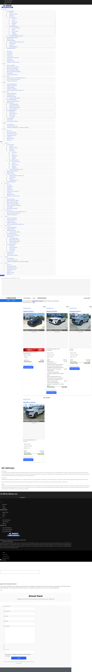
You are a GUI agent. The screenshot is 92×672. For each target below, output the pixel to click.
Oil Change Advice (13, 104)
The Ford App (10, 118)
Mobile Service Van (11, 96)
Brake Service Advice (14, 105)
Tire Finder (12, 116)
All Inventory (6, 278)
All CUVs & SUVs (16, 28)
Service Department (11, 93)
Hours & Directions (11, 132)
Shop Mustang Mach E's (12, 37)
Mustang (11, 15)
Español (5, 3)
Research (4, 122)
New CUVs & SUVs (13, 26)
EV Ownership (10, 124)
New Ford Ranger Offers (13, 70)
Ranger (13, 25)
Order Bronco (12, 43)
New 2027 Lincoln (73, 308)
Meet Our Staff (10, 138)
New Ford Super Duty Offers (14, 71)
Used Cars (5, 49)
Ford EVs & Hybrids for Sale (16, 35)
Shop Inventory (10, 11)
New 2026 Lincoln (49, 308)
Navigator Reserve (75, 311)
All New (11, 12)
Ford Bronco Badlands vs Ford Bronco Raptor (18, 127)
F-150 (13, 20)
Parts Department (11, 110)
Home (3, 278)
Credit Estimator (11, 87)
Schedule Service (11, 95)
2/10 (34, 302)
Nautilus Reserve (28, 311)
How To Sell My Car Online (13, 79)
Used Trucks (10, 56)
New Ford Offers (13, 14)
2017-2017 (14, 278)
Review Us (9, 140)
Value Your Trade (6, 76)
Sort (34, 298)
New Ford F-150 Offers (12, 68)
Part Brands (12, 115)
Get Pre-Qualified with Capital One (15, 90)
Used (11, 278)
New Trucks (12, 17)
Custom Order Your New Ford (16, 42)
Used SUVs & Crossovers (13, 57)
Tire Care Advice (13, 109)
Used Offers (10, 53)
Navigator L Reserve (29, 402)
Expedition (14, 34)
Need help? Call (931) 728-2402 (35, 669)
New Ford (5, 9)
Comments (7, 649)
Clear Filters (87, 298)
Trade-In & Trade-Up (12, 81)
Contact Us (9, 137)
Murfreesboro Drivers (12, 133)
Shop (1, 502)
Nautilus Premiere (51, 311)
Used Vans (9, 59)
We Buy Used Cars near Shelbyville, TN (16, 78)
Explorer (14, 32)
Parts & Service (6, 91)
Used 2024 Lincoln (27, 308)
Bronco (13, 29)
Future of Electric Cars (12, 126)
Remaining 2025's (11, 48)
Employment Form (11, 135)
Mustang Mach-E (13, 46)
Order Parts (12, 112)
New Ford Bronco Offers (13, 67)
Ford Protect (10, 119)
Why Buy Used (10, 60)
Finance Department (12, 84)
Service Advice (10, 102)
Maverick (14, 23)
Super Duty (14, 22)
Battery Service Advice (14, 107)
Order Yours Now (11, 40)
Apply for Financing (11, 88)
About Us (4, 129)
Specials (4, 63)
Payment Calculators (12, 85)
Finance (4, 82)
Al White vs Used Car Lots (13, 62)
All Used (9, 51)
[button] (27, 141)
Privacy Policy (26, 661)
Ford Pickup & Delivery (12, 121)
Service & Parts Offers (12, 74)
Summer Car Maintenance (13, 101)
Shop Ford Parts (13, 113)
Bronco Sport (15, 31)
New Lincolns (10, 39)
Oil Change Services (11, 99)
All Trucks (14, 18)
